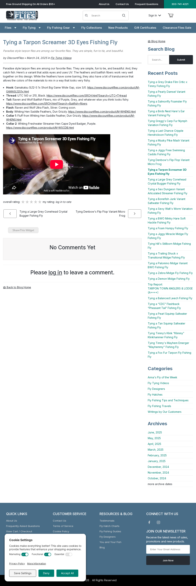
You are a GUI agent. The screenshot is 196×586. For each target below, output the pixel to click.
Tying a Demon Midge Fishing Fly (169, 278)
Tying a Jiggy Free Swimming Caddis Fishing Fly (166, 152)
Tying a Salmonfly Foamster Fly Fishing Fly (167, 103)
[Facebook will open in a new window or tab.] (149, 522)
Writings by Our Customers (164, 411)
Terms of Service (63, 525)
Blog (102, 547)
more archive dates (160, 484)
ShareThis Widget (23, 230)
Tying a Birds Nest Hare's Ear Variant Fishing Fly (166, 113)
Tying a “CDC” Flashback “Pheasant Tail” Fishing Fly (164, 306)
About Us (104, 4)
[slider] (31, 202)
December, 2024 (158, 466)
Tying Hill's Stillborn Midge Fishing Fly (169, 245)
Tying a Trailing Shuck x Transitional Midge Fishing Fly (166, 255)
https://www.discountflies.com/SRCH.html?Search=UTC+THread (87, 95)
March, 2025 (155, 449)
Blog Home (158, 41)
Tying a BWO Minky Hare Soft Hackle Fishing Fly (166, 220)
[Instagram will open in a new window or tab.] (158, 522)
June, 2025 (155, 432)
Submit (181, 59)
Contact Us (122, 4)
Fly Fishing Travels (159, 406)
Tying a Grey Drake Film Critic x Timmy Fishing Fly (167, 84)
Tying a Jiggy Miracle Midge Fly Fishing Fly (168, 236)
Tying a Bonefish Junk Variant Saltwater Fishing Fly (166, 201)
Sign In (153, 15)
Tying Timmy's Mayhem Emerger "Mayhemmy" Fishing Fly (168, 345)
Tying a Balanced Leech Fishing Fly (170, 298)
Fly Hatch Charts (109, 525)
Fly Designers (156, 388)
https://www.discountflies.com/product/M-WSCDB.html (40, 127)
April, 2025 (154, 443)
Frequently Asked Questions (23, 525)
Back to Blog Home (18, 287)
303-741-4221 (180, 4)
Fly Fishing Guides (110, 531)
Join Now (168, 560)
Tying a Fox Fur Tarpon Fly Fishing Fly (169, 354)
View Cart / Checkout (19, 531)
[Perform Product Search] (123, 15)
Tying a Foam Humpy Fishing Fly (168, 228)
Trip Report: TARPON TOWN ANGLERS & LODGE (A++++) (170, 288)
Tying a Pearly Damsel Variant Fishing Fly (166, 93)
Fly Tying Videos (158, 383)
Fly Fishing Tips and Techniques (168, 400)
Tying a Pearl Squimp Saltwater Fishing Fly (167, 315)
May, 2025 (154, 438)
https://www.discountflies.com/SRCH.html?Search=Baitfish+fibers (46, 103)
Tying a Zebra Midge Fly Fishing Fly (170, 273)
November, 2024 (158, 472)
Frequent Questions (146, 4)
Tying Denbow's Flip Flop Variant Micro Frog (168, 162)
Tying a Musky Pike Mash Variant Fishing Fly (168, 142)
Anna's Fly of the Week (162, 377)
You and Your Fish (110, 542)
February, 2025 (157, 455)
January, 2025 (157, 461)
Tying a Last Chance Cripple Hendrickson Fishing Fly (165, 132)
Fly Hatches (155, 394)
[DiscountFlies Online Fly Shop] (22, 15)
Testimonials (107, 520)
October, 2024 (157, 478)
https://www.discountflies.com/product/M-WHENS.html (102, 111)
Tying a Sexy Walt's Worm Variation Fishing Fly (170, 210)
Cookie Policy (61, 531)
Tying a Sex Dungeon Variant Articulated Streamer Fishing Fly (167, 191)
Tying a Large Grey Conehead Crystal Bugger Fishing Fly (167, 181)
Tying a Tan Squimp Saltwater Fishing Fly (166, 325)
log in (55, 272)
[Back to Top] (184, 562)
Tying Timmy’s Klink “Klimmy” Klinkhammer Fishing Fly (166, 335)
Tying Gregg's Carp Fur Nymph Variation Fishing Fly (167, 123)
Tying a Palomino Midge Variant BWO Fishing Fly (168, 265)
